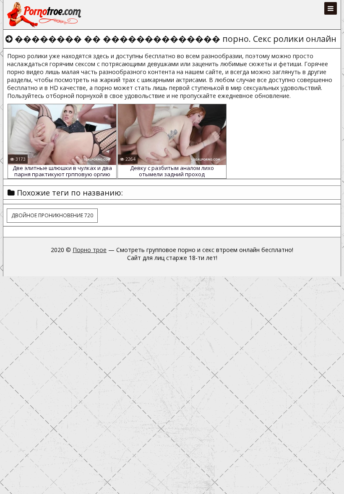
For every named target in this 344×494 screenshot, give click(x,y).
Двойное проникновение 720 (52, 215)
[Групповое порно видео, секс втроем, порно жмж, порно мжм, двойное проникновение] (45, 14)
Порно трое (90, 250)
